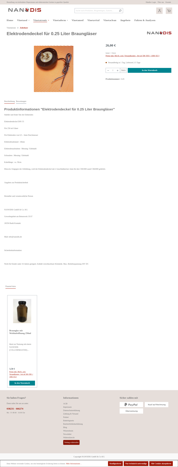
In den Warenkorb (149, 70)
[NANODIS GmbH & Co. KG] (159, 34)
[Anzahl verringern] (108, 70)
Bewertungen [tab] (21, 101)
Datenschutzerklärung (71, 410)
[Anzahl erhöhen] (117, 70)
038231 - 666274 (15, 408)
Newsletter (67, 434)
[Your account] (159, 10)
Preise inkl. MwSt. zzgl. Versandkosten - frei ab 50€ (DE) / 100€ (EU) (132, 56)
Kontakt (168, 2)
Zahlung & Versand (70, 414)
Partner (66, 417)
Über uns (161, 2)
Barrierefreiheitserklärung (73, 424)
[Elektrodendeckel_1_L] (54, 69)
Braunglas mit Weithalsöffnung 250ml (20, 331)
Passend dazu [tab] (10, 286)
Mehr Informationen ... (74, 464)
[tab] (9, 101)
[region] (53, 69)
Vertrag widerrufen (71, 442)
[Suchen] (120, 10)
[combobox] (96, 10)
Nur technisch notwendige (136, 464)
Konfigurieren (115, 464)
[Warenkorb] (169, 10)
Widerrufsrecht (68, 437)
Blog (65, 427)
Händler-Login (151, 2)
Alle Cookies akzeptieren (161, 464)
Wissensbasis (68, 431)
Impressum (67, 407)
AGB (65, 404)
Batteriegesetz (68, 421)
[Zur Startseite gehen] (25, 10)
